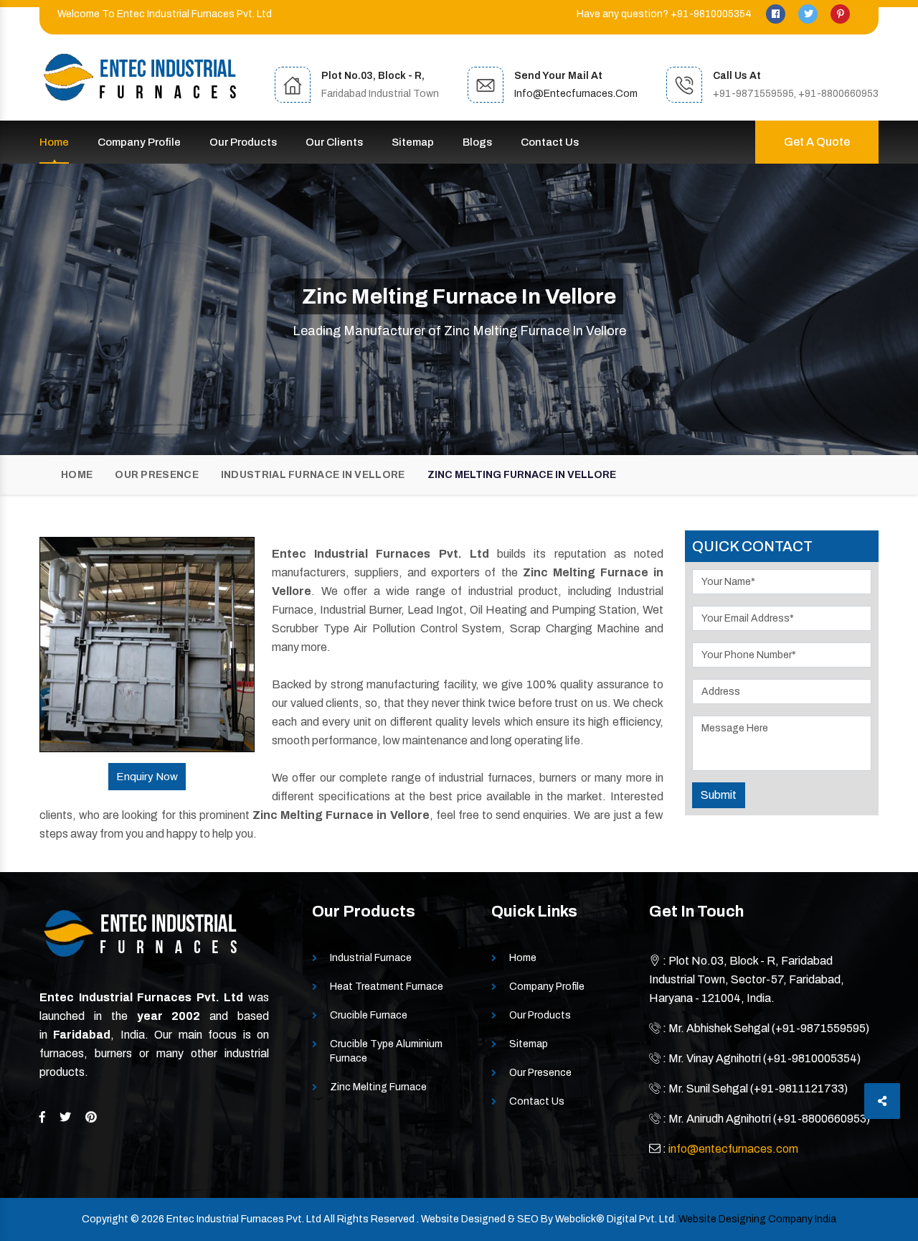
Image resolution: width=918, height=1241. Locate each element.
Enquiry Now (147, 776)
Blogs (477, 142)
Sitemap (413, 142)
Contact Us (550, 142)
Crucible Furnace (368, 1015)
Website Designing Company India (757, 1219)
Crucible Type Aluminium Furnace (386, 1051)
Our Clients (334, 142)
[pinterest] (840, 14)
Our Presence (157, 474)
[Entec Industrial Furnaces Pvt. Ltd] (139, 77)
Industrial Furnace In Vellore (313, 474)
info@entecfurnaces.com (576, 93)
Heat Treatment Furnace (386, 986)
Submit (719, 795)
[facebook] (776, 14)
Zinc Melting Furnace (378, 1087)
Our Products (243, 142)
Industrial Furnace (371, 957)
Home (54, 142)
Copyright (105, 1219)
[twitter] (809, 14)
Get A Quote (817, 142)
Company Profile (139, 142)
